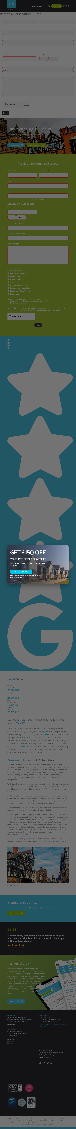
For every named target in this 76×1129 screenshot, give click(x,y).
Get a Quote (21, 571)
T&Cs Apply (13, 580)
